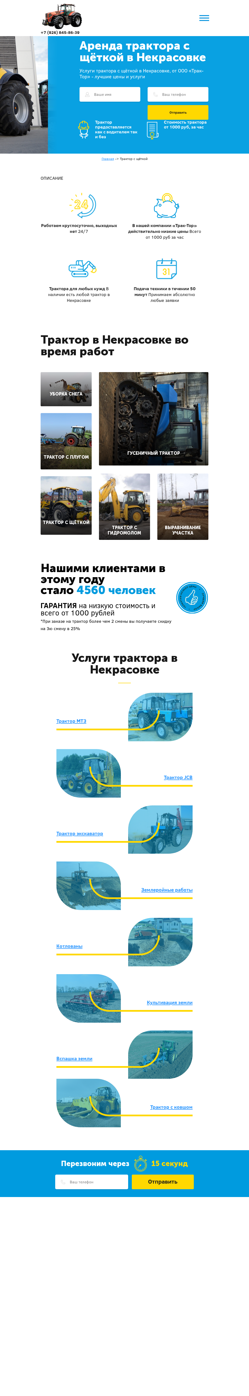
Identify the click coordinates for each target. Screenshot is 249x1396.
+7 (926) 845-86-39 (60, 32)
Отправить (178, 112)
